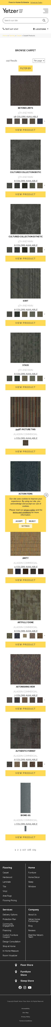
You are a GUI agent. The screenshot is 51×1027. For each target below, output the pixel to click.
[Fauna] (32, 121)
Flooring (12, 36)
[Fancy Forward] (25, 669)
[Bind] (25, 283)
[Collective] (24, 185)
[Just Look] (40, 700)
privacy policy (29, 510)
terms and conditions (22, 512)
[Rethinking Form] (40, 764)
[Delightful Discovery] (25, 605)
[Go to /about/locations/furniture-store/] (25, 973)
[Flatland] (40, 121)
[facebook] (20, 987)
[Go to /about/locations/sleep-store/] (25, 981)
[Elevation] (24, 121)
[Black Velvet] (40, 571)
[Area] (25, 90)
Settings (25, 526)
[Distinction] (40, 185)
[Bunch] (17, 314)
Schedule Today (36, 2)
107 (24, 849)
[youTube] (29, 987)
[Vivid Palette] (40, 636)
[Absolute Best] (32, 700)
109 (34, 849)
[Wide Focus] (17, 700)
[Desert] (17, 121)
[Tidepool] (25, 476)
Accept (19, 521)
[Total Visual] (24, 700)
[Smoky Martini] (33, 571)
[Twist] (40, 314)
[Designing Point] (25, 733)
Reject (32, 521)
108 (29, 849)
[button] (44, 20)
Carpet (19, 36)
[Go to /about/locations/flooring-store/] (25, 965)
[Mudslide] (25, 412)
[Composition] (32, 185)
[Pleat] (32, 314)
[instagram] (24, 987)
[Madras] (25, 540)
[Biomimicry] (25, 155)
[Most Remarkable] (17, 636)
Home (5, 36)
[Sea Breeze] (18, 571)
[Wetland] (26, 798)
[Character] (17, 185)
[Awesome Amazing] (32, 636)
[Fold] (24, 314)
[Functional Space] (32, 764)
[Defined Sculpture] (17, 764)
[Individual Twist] (24, 764)
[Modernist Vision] (24, 636)
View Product (25, 130)
